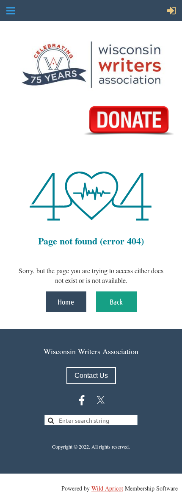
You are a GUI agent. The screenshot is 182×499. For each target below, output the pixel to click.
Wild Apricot (107, 488)
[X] (101, 400)
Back (116, 301)
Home (66, 301)
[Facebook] (82, 400)
